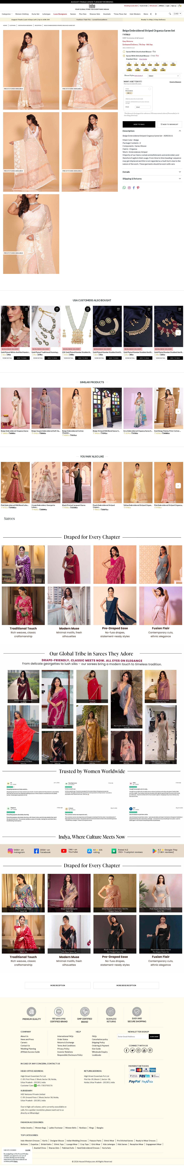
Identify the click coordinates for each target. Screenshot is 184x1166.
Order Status (62, 1039)
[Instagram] (138, 1050)
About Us (24, 1036)
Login (167, 6)
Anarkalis (107, 14)
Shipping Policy (98, 1042)
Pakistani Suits (68, 1148)
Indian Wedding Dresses (77, 1140)
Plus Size (82, 14)
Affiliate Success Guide (30, 1052)
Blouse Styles (134, 75)
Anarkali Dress (40, 1148)
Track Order (144, 6)
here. (16, 1161)
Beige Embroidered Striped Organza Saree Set (59, 25)
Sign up (173, 6)
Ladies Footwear (56, 1128)
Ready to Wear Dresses (146, 1140)
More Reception (57, 985)
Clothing (13, 25)
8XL (163, 68)
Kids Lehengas (109, 1144)
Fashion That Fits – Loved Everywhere (92, 20)
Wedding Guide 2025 (131, 6)
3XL (173, 63)
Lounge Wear (72, 1144)
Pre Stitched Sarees (125, 1140)
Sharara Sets (95, 14)
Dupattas (34, 1144)
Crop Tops (84, 1144)
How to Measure (175, 82)
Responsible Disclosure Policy (69, 1055)
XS (129, 63)
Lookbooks (96, 1055)
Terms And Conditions (66, 1045)
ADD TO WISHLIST (170, 124)
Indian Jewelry (27, 1128)
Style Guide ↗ (139, 75)
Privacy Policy (63, 1049)
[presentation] (6, 333)
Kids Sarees (122, 1144)
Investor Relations (65, 1052)
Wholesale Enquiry (100, 1052)
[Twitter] (132, 1050)
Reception (38, 25)
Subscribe (154, 1037)
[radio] (150, 89)
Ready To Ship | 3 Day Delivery (153, 20)
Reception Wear (136, 1144)
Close (27, 1150)
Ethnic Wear (109, 1140)
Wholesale (153, 6)
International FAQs (65, 1036)
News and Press (27, 1039)
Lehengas (46, 14)
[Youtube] (144, 1050)
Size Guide (143, 59)
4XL (129, 68)
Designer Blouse (57, 1140)
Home (5, 25)
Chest (127, 107)
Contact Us (25, 1045)
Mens (146, 14)
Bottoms (24, 1144)
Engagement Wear (154, 1144)
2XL (164, 63)
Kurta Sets (106, 1148)
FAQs (94, 1036)
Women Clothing (22, 14)
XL (157, 63)
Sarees (73, 14)
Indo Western (135, 14)
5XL (137, 68)
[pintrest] (150, 1050)
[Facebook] (126, 1050)
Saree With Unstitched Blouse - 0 (140, 52)
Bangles (100, 1128)
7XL (154, 68)
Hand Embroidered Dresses (88, 1148)
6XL (146, 68)
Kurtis (44, 1140)
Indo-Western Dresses (30, 1140)
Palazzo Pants (95, 1140)
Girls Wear (95, 1144)
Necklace (83, 1128)
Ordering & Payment (100, 1045)
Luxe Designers (60, 14)
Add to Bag (139, 124)
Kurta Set (35, 14)
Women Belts (70, 1128)
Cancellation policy (100, 1039)
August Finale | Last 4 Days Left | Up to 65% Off (31, 20)
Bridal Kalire (46, 1144)
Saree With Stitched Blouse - (142, 56)
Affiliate (161, 6)
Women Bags (40, 1128)
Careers (24, 1042)
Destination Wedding (25, 25)
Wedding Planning (28, 1049)
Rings (91, 1128)
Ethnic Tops (59, 1144)
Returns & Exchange (65, 1042)
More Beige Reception (126, 985)
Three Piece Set (120, 14)
